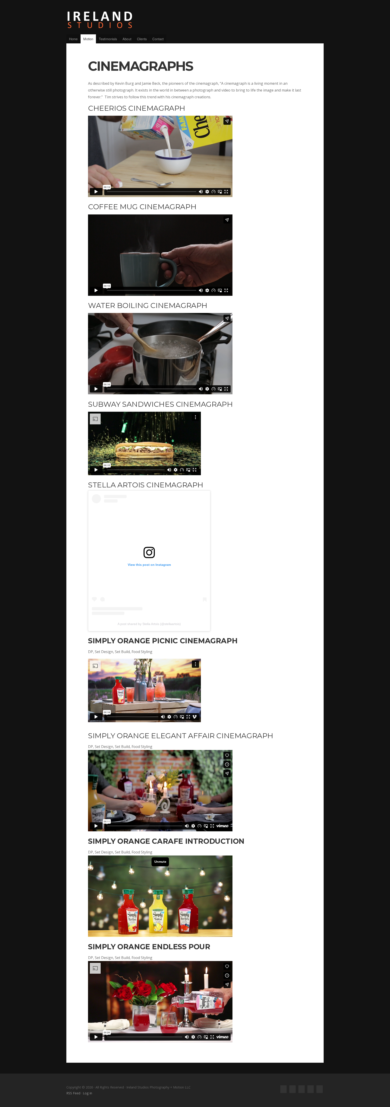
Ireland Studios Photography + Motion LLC (195, 20)
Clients (142, 38)
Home (73, 38)
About (127, 38)
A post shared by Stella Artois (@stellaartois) (149, 624)
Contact (158, 38)
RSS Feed (73, 1093)
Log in (87, 1093)
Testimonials (108, 38)
